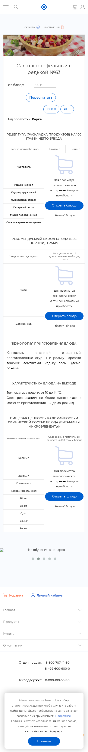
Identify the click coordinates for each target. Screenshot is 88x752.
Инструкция (52, 27)
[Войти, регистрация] (83, 7)
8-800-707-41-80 (57, 663)
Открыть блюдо (64, 205)
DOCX (51, 109)
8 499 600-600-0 (57, 669)
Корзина (16, 595)
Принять (44, 741)
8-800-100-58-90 (57, 680)
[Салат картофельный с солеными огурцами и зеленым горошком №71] (78, 23)
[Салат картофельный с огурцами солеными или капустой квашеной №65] (10, 23)
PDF (67, 109)
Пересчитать (40, 97)
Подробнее (63, 715)
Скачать (30, 27)
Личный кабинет (50, 595)
